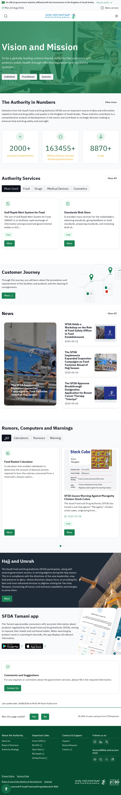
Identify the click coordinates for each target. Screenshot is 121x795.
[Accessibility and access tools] (112, 759)
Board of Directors (10, 745)
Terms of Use (23, 776)
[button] (60, 546)
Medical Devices (58, 188)
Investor (46, 77)
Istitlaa (38, 758)
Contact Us (13, 688)
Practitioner (28, 77)
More (9, 243)
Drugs (38, 188)
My (35, 745)
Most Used (11, 188)
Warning (55, 438)
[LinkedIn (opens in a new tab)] (100, 741)
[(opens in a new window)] (12, 646)
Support (66, 741)
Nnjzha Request (69, 745)
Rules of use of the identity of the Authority (22, 781)
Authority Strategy (10, 749)
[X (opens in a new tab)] (106, 741)
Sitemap (48, 781)
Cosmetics (80, 188)
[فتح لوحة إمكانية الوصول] (6, 789)
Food (26, 188)
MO (37, 753)
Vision (37, 741)
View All (112, 178)
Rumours (39, 438)
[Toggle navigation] (116, 16)
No (45, 716)
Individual (9, 77)
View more (111, 102)
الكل (6, 438)
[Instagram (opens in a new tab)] (95, 741)
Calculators (21, 438)
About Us (6, 741)
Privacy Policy (8, 776)
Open (37, 749)
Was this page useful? (13, 716)
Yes (34, 716)
